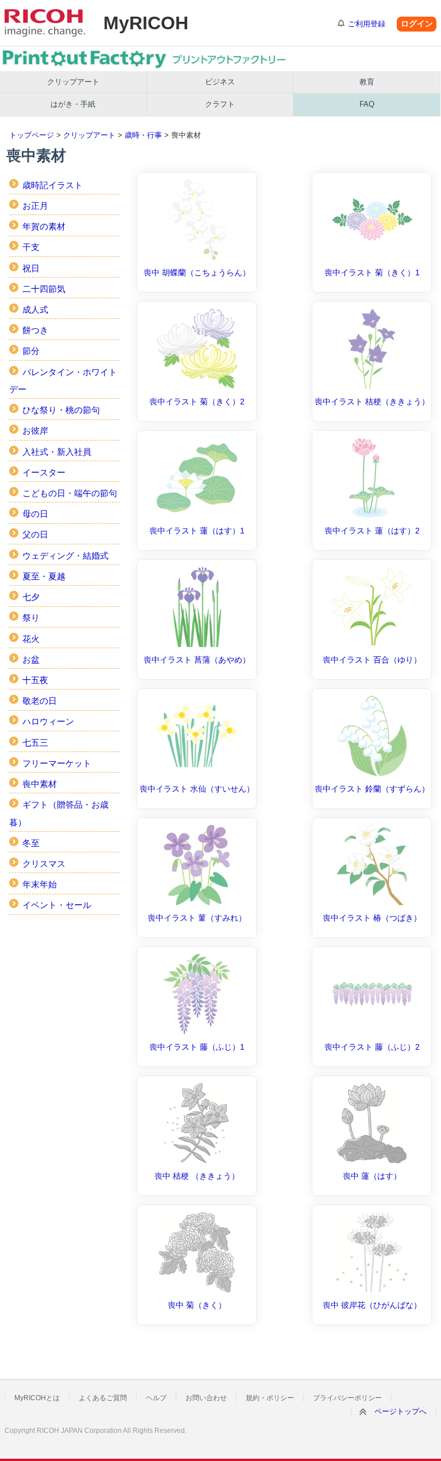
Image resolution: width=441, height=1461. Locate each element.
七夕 (31, 597)
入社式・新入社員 (56, 452)
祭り (31, 617)
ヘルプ (156, 1398)
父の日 (35, 534)
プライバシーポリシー (347, 1398)
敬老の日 (39, 701)
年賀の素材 (43, 226)
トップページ (31, 135)
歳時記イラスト (52, 185)
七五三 (35, 742)
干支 (31, 247)
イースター (43, 472)
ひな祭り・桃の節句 (61, 410)
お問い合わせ (206, 1398)
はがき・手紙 (73, 104)
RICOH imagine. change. (45, 23)
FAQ (366, 104)
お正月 (35, 206)
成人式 (35, 309)
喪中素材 (39, 784)
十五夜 (35, 680)
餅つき (35, 330)
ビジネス (220, 81)
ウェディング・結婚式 (65, 555)
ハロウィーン (48, 721)
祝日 (31, 268)
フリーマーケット (56, 763)
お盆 (31, 659)
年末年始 (39, 884)
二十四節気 (43, 289)
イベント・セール (56, 905)
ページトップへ (400, 1411)
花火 (31, 639)
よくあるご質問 (103, 1398)
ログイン (417, 23)
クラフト (220, 104)
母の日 (35, 514)
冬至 (31, 843)
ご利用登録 (366, 24)
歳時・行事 (143, 135)
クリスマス (43, 863)
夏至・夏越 (43, 576)
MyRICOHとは (37, 1398)
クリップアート (73, 81)
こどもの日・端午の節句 (69, 493)
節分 (31, 351)
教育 (366, 81)
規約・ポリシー (270, 1398)
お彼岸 (35, 430)
